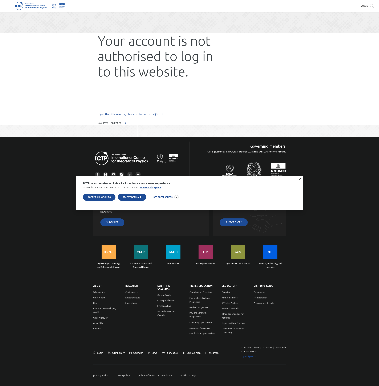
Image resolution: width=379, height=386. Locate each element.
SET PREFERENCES (163, 197)
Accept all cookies (99, 197)
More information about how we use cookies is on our (122, 187)
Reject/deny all (132, 197)
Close (300, 179)
